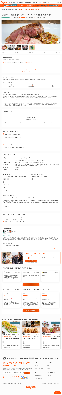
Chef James (9, 230)
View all (57, 319)
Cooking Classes (11, 2)
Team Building (28, 2)
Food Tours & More (37, 2)
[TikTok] (8, 377)
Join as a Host (50, 367)
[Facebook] (5, 377)
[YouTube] (12, 377)
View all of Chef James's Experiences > (51, 248)
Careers (48, 368)
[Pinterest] (14, 377)
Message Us (52, 2)
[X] (16, 377)
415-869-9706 (54, 2)
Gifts (45, 2)
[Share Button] (57, 18)
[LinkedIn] (18, 377)
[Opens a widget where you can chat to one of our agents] (57, 392)
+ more (17, 279)
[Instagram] (3, 377)
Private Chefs (20, 2)
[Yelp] (10, 377)
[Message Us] (49, 2)
